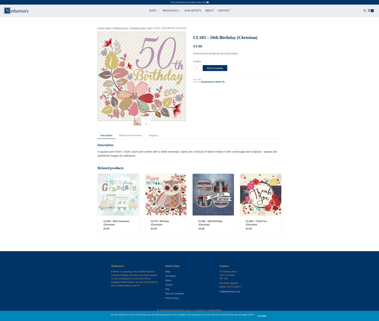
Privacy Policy (172, 298)
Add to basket (215, 68)
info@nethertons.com (230, 291)
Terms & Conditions (174, 293)
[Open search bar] (364, 10)
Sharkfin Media (215, 310)
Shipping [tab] (153, 135)
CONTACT (224, 10)
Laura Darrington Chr (208, 81)
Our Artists (170, 276)
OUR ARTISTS (192, 10)
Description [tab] (106, 135)
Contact (169, 284)
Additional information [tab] (130, 135)
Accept (262, 315)
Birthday (218, 81)
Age (223, 81)
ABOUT (209, 10)
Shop (167, 271)
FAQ (167, 289)
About (168, 280)
